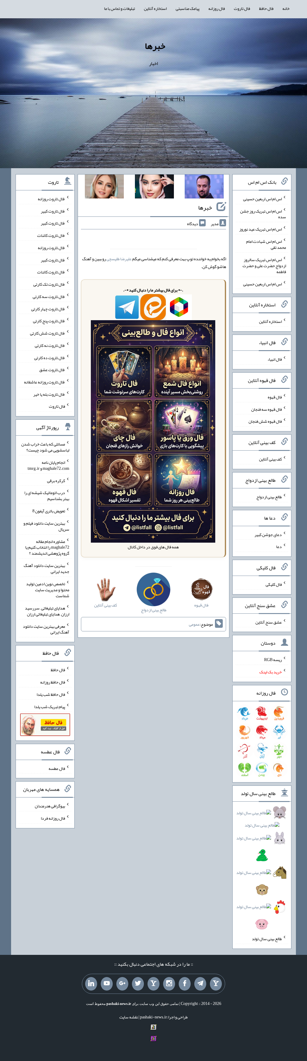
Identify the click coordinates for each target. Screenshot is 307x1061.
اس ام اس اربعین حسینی (262, 199)
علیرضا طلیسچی (119, 259)
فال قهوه (275, 397)
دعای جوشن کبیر (268, 534)
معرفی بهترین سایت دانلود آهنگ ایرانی (46, 629)
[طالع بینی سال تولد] (261, 870)
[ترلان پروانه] (154, 187)
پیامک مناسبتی (187, 8)
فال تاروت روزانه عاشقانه (44, 382)
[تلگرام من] (200, 984)
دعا (279, 546)
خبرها (155, 46)
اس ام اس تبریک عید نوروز (260, 229)
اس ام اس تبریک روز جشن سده (263, 214)
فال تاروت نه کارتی (50, 345)
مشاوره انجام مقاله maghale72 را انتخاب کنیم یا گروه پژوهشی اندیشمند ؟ (47, 547)
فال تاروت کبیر (53, 211)
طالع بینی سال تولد (267, 938)
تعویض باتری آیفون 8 (48, 511)
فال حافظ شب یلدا (51, 694)
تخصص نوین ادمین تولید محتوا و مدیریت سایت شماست (47, 590)
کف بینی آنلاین (270, 459)
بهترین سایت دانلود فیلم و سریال (46, 526)
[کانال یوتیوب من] (107, 984)
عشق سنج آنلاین (268, 622)
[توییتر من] (138, 984)
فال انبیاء (274, 359)
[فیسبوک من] (185, 984)
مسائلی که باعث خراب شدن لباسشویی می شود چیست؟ (45, 447)
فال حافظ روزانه (52, 682)
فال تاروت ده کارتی (49, 357)
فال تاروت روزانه (51, 199)
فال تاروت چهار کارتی (48, 308)
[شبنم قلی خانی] (104, 187)
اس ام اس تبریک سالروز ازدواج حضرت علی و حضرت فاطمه (264, 265)
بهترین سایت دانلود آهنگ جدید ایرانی (46, 568)
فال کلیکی (274, 584)
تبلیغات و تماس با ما (119, 8)
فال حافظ (266, 8)
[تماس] (153, 984)
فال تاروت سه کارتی (49, 296)
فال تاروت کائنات (51, 235)
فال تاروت (242, 8)
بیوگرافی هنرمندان (50, 806)
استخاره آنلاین (155, 8)
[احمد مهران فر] (204, 187)
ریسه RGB (273, 659)
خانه (286, 8)
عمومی (194, 624)
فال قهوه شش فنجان (265, 421)
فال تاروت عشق (52, 369)
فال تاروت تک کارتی (49, 284)
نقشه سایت (128, 1017)
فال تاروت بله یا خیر (49, 394)
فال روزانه (216, 8)
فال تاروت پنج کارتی (49, 321)
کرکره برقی (56, 480)
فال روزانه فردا (53, 818)
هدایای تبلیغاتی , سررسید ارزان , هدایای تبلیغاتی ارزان (47, 611)
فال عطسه (57, 768)
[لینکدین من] (91, 984)
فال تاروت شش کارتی (47, 333)
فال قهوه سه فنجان (266, 409)
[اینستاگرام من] (169, 984)
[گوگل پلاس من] (122, 984)
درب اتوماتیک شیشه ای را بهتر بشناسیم (46, 495)
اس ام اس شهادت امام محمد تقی (266, 244)
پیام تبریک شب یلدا (49, 706)
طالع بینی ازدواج (269, 497)
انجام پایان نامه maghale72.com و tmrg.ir (48, 465)
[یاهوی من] (216, 984)
